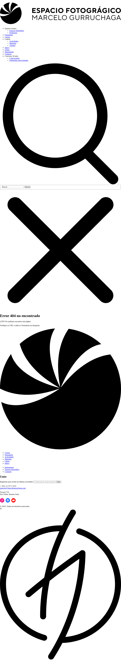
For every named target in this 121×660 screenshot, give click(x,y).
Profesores (13, 33)
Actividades (13, 41)
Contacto (8, 54)
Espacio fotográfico (16, 31)
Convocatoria (14, 58)
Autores (12, 46)
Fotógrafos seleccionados (18, 60)
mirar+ (7, 48)
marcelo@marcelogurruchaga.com (13, 488)
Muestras (12, 43)
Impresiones (9, 52)
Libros (7, 50)
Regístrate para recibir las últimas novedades (16, 482)
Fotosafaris (9, 35)
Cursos (7, 37)
